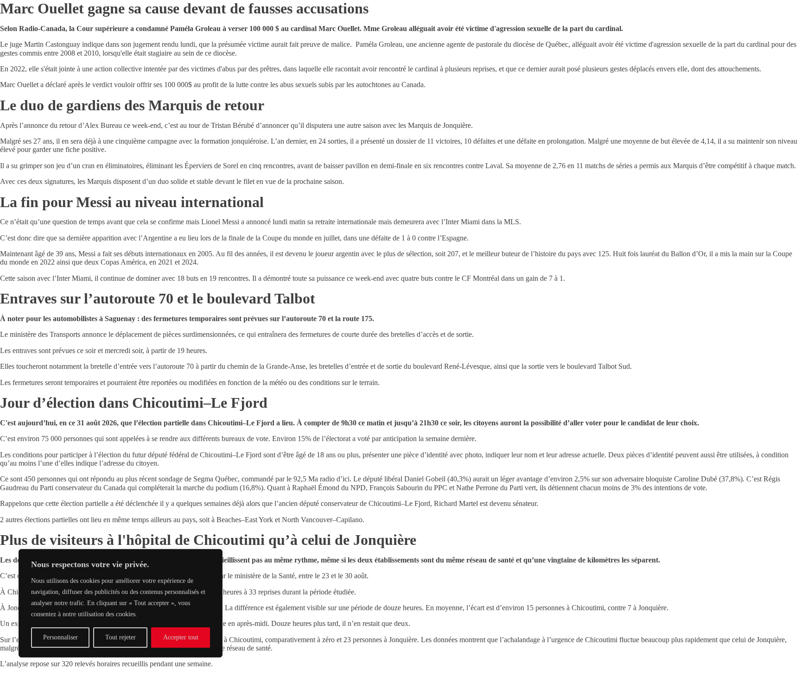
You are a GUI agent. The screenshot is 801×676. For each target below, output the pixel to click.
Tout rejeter (120, 637)
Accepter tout (180, 637)
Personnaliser (60, 637)
